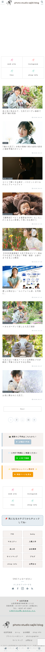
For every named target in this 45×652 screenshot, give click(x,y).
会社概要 (26, 632)
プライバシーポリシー (14, 636)
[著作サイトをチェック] (13, 588)
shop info (37, 632)
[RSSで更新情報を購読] (32, 588)
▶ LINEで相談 (22, 458)
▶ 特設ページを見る (22, 474)
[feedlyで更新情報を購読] (27, 588)
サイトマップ (18, 640)
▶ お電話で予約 (22, 442)
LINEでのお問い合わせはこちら (22, 611)
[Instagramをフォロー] (22, 588)
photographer (32, 636)
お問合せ (29, 640)
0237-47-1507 (25, 608)
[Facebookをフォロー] (18, 588)
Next (22, 409)
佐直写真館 (8, 632)
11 (28, 420)
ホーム (17, 632)
